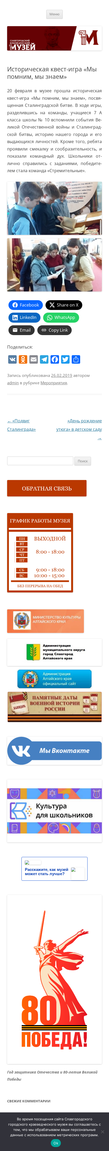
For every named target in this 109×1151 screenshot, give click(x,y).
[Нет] (102, 1131)
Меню (54, 14)
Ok (55, 1143)
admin (13, 382)
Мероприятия (53, 382)
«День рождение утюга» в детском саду (79, 429)
